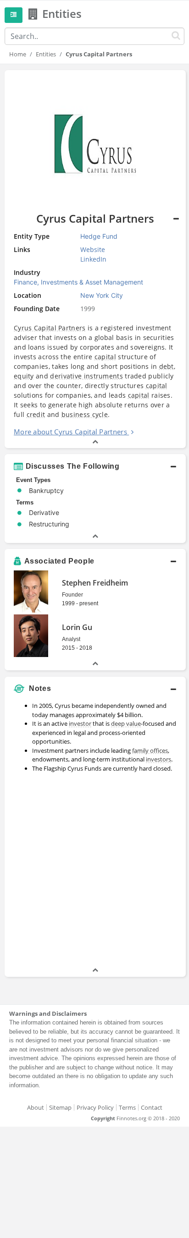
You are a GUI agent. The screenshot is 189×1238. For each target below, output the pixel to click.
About (35, 1107)
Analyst (71, 639)
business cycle (84, 414)
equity (24, 376)
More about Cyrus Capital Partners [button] (70, 431)
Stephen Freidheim (95, 583)
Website (92, 249)
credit (36, 414)
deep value (126, 723)
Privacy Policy (95, 1107)
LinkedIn (93, 259)
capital (105, 356)
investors (158, 759)
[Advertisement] (94, 871)
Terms (127, 1107)
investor (80, 723)
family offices (150, 750)
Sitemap (60, 1107)
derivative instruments (86, 376)
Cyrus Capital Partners (50, 327)
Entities (46, 54)
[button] (95, 466)
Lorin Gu (77, 627)
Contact (151, 1107)
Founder (72, 595)
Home (17, 54)
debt (166, 366)
